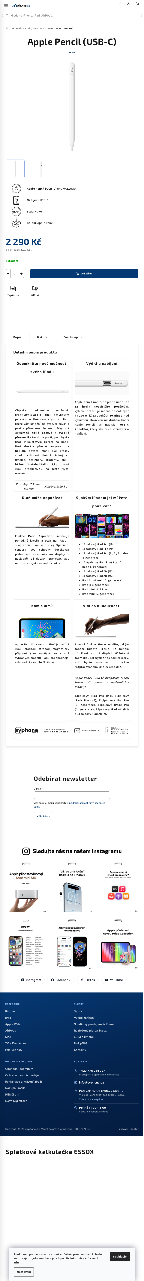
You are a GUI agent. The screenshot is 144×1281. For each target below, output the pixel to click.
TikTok (90, 980)
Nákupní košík (15, 1088)
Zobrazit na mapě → (91, 1099)
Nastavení (24, 1272)
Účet (128, 6)
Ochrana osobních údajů (22, 1075)
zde (16, 1262)
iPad (8, 1018)
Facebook (63, 980)
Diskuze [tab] (42, 337)
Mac (8, 1037)
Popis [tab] (17, 337)
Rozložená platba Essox (90, 1030)
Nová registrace (16, 1101)
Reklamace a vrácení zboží (23, 1081)
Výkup (120, 6)
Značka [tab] (72, 337)
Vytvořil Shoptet (129, 1128)
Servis (78, 1011)
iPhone (10, 1011)
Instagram (33, 980)
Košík (138, 6)
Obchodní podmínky (19, 1069)
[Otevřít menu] (6, 5)
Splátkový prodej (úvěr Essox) (95, 1024)
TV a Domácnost (16, 1043)
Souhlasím (120, 1257)
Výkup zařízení (84, 1018)
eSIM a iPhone (84, 1037)
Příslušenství (14, 1050)
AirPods (10, 1030)
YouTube (116, 980)
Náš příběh (81, 1043)
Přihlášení (12, 1094)
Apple (72, 52)
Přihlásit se (43, 816)
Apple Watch (13, 1024)
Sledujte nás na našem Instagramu (77, 851)
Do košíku (86, 274)
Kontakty (80, 1050)
